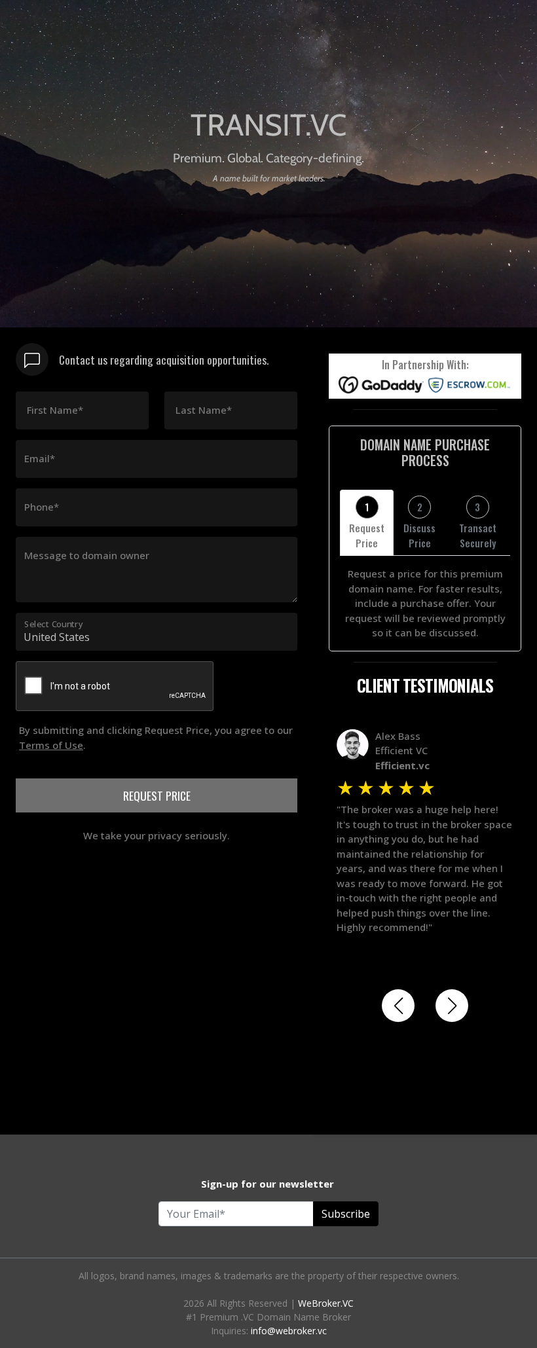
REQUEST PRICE (157, 795)
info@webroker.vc (289, 1330)
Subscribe (346, 1214)
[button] (398, 1005)
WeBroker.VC (326, 1303)
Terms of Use (51, 745)
